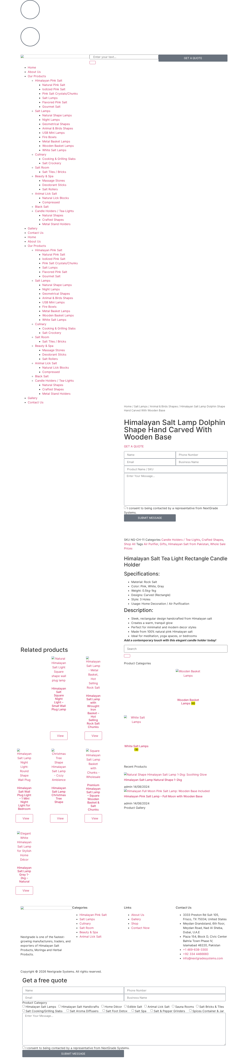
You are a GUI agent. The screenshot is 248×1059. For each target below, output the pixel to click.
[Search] (93, 62)
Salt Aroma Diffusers (84, 1011)
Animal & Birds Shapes (57, 128)
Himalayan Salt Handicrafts (80, 1006)
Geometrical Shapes (56, 124)
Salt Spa (140, 1011)
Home (32, 67)
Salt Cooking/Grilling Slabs (44, 1011)
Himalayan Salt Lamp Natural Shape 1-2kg (153, 780)
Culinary (40, 154)
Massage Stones (53, 180)
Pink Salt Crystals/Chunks (60, 93)
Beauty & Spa (44, 176)
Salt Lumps (50, 98)
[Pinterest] (158, 4)
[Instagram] (138, 4)
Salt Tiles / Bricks (54, 172)
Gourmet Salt (51, 106)
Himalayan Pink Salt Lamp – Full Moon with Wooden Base (163, 796)
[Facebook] (128, 4)
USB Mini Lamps (53, 132)
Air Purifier (151, 544)
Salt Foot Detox (116, 1011)
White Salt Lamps (54, 150)
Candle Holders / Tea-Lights (54, 211)
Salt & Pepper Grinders (169, 1011)
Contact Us (35, 232)
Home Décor (113, 1006)
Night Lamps (51, 119)
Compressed (51, 202)
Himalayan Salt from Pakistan (188, 544)
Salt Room (42, 167)
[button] (134, 446)
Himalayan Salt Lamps (41, 1006)
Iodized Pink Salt (53, 89)
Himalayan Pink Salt (48, 80)
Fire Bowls (49, 137)
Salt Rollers (50, 189)
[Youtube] (168, 4)
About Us (34, 72)
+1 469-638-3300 (33, 22)
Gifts (163, 544)
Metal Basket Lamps (56, 141)
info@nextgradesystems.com (40, 49)
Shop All (129, 544)
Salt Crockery (51, 163)
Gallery (32, 228)
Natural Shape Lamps (57, 115)
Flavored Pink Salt (54, 102)
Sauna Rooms (184, 1006)
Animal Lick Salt (46, 193)
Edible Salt (134, 1006)
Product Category (34, 1002)
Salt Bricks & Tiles (211, 1006)
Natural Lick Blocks (55, 198)
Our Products (37, 76)
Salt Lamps (42, 111)
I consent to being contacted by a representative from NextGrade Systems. (77, 1048)
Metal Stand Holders (56, 224)
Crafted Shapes (53, 219)
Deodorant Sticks (54, 185)
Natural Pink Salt (53, 85)
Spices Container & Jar (208, 1011)
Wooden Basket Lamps (58, 146)
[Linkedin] (148, 4)
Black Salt (42, 206)
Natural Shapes (52, 215)
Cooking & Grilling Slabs (59, 159)
